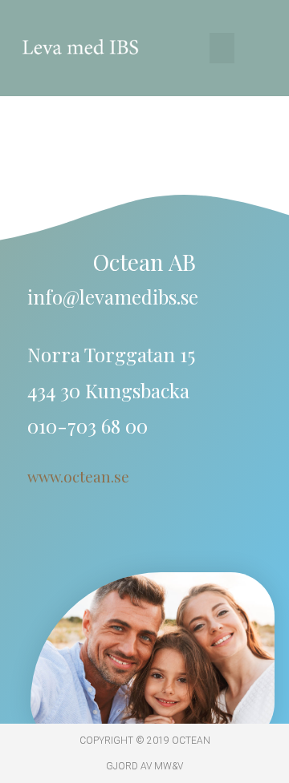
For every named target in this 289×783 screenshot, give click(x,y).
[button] (222, 48)
